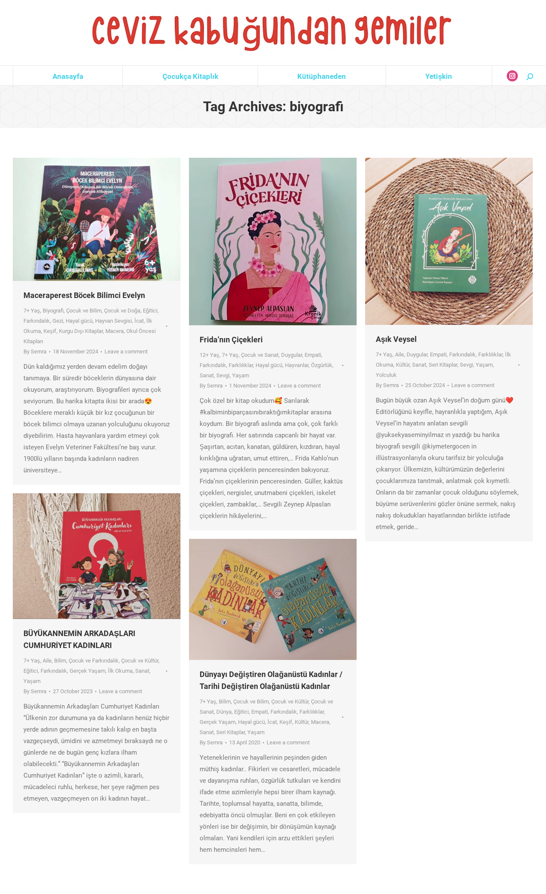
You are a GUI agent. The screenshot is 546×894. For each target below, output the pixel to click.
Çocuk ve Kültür (139, 660)
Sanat (207, 375)
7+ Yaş (31, 310)
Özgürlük (321, 365)
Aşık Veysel (396, 339)
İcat (139, 321)
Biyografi (53, 310)
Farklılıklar (241, 365)
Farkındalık (36, 321)
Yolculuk (386, 375)
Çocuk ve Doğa (122, 310)
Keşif (50, 331)
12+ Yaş (209, 355)
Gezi (57, 321)
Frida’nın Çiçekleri (231, 339)
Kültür (403, 365)
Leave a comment (126, 351)
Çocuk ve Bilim (84, 310)
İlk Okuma (120, 671)
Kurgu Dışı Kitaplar (81, 331)
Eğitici (150, 310)
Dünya (224, 712)
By (34, 351)
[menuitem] (68, 76)
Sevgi (222, 375)
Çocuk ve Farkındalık (94, 660)
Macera (114, 331)
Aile (399, 354)
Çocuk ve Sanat (260, 355)
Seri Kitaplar (443, 365)
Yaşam (240, 375)
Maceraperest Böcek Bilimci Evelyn (84, 295)
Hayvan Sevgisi (113, 321)
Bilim (60, 660)
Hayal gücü (79, 321)
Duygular (291, 355)
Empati (313, 355)
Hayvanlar (296, 365)
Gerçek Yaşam (87, 671)
